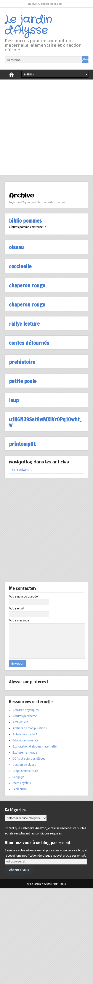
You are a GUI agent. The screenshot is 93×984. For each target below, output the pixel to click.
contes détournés (29, 342)
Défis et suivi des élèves (29, 758)
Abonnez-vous (19, 870)
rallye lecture (24, 323)
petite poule (23, 381)
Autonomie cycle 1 (25, 734)
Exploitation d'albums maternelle (35, 746)
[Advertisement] (46, 126)
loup (14, 400)
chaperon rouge (27, 285)
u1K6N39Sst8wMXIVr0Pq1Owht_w (45, 421)
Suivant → (25, 469)
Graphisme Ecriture (25, 771)
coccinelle (20, 266)
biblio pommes (25, 220)
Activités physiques (26, 710)
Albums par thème (25, 716)
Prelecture (20, 789)
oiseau (16, 247)
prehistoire (22, 362)
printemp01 (22, 444)
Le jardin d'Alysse (28, 25)
